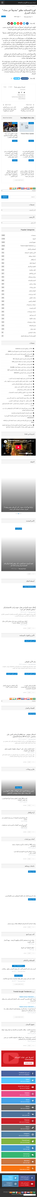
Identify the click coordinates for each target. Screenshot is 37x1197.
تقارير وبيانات (32, 287)
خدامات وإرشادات (31, 311)
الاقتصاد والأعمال (32, 266)
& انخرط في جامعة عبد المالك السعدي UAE (22, 361)
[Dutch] (28, 188)
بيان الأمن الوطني (30, 662)
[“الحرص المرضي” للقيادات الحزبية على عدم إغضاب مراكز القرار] (32, 827)
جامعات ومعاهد (32, 256)
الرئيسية (30, 375)
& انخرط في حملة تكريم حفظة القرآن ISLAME (21, 367)
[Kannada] (13, 188)
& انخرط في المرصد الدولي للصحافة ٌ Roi (22, 358)
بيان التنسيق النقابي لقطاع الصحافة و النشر (22, 384)
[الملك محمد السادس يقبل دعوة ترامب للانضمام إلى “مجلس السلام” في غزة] (18, 595)
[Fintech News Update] (27, 127)
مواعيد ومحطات (32, 277)
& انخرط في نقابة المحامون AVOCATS (23, 372)
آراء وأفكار (33, 259)
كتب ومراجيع (33, 315)
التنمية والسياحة (32, 280)
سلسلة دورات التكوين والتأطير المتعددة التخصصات (20, 392)
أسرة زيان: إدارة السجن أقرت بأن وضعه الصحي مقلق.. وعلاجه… (18, 969)
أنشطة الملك (33, 263)
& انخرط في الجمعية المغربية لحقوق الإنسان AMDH (20, 351)
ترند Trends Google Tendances (28, 245)
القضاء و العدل (32, 290)
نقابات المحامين (32, 332)
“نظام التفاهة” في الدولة (27, 948)
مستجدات (3, 16)
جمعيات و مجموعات (31, 304)
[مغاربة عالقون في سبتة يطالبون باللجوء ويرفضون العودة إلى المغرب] (10, 127)
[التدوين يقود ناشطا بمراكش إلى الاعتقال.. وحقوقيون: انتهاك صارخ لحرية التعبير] (10, 164)
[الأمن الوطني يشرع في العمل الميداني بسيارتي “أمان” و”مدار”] (9, 678)
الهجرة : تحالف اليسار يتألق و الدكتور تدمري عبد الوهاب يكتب (18, 381)
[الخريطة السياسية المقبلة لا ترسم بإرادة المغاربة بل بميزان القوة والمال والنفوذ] (32, 819)
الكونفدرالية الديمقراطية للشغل (28, 336)
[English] (25, 188)
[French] (22, 188)
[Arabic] (34, 188)
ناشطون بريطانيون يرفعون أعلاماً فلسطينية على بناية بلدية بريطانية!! (27, 108)
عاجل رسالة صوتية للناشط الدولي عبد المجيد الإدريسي (19, 398)
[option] (18, 489)
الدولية (34, 238)
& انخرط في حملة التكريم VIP (25, 364)
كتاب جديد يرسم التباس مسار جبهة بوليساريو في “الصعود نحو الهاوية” (9, 108)
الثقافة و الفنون (32, 301)
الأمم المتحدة (33, 308)
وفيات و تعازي (32, 284)
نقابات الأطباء (32, 318)
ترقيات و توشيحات (31, 322)
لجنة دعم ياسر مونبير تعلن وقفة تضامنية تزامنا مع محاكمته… (18, 978)
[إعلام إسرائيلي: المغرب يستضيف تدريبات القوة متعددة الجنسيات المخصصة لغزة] (28, 678)
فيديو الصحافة (32, 325)
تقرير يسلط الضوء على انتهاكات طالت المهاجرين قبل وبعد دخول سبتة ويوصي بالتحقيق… (18, 792)
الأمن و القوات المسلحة (30, 252)
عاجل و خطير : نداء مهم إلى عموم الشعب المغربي (20, 400)
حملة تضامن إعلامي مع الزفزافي (24, 389)
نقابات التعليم (32, 297)
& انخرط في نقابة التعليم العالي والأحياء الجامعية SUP (19, 370)
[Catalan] (31, 188)
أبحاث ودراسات (32, 294)
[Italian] (16, 188)
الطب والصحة (32, 270)
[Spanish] (10, 188)
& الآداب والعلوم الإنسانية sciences (23, 348)
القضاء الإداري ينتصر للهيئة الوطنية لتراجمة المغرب (20, 378)
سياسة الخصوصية (28, 395)
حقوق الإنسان (32, 242)
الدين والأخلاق (32, 273)
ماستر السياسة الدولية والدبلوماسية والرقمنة (21, 413)
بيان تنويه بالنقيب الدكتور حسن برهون (23, 386)
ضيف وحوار (33, 329)
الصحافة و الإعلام (32, 249)
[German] (19, 188)
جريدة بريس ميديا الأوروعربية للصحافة (27, 2)
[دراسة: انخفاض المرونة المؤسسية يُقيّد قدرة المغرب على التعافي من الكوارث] (5, 853)
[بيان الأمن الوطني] (18, 650)
